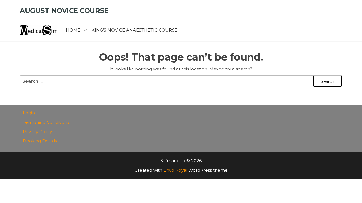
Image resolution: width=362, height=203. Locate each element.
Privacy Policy (37, 131)
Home (73, 30)
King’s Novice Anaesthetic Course (134, 30)
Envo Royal (175, 170)
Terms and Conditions (46, 122)
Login (29, 113)
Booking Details (40, 141)
